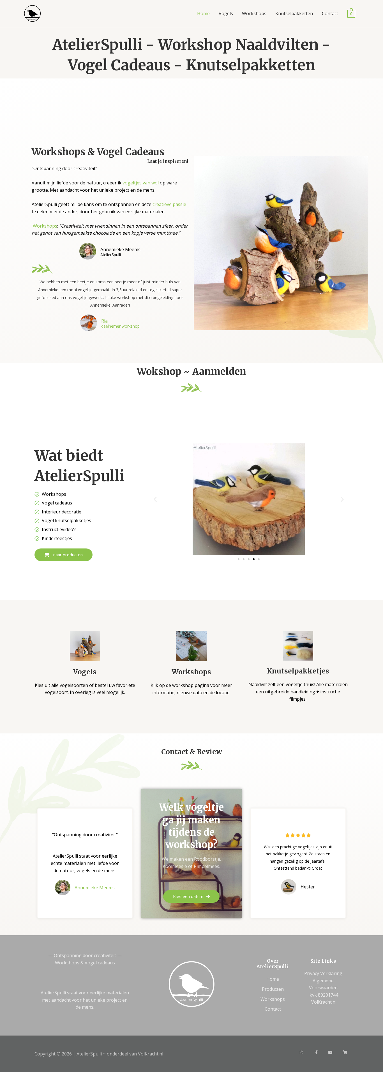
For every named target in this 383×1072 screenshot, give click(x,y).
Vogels (226, 13)
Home (203, 13)
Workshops (254, 13)
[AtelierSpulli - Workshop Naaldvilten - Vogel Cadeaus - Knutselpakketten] (32, 13)
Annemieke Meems (95, 888)
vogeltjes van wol (141, 183)
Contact (330, 13)
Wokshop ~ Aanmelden (191, 372)
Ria (104, 321)
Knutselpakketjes (298, 671)
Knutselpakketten (294, 13)
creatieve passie (169, 204)
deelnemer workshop (120, 326)
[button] (155, 499)
